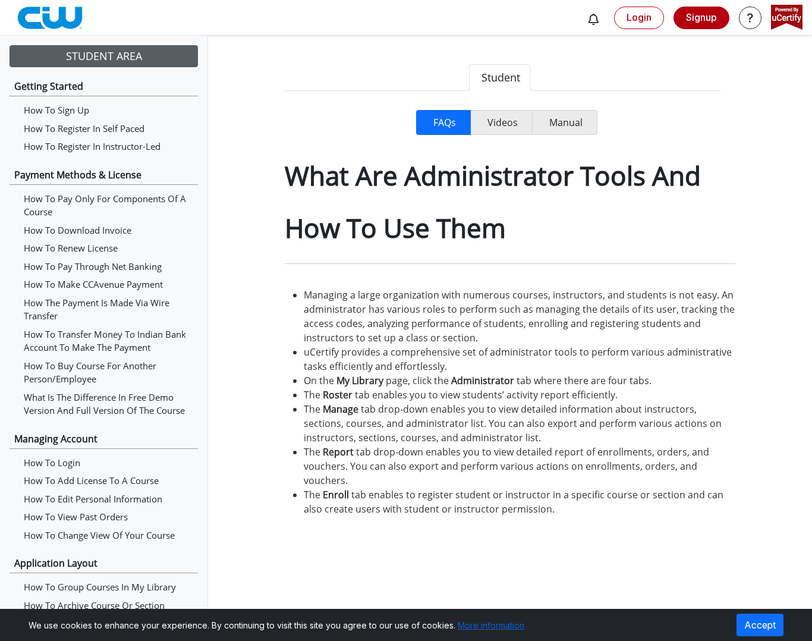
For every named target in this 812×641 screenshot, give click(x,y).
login (639, 17)
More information (491, 625)
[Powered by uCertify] (786, 18)
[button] (593, 19)
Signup (701, 17)
